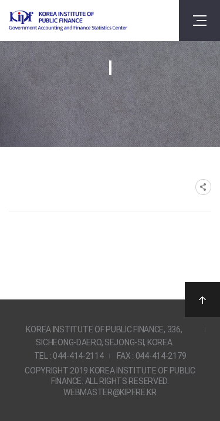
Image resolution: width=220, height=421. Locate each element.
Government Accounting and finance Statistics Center (68, 21)
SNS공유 (203, 187)
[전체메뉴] (199, 20)
